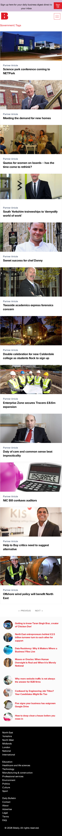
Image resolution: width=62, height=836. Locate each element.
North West (8, 739)
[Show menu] (57, 16)
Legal (5, 812)
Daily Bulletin (9, 798)
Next (39, 610)
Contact (6, 801)
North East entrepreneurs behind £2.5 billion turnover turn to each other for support (35, 637)
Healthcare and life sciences (16, 765)
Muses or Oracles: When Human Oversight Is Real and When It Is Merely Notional (35, 662)
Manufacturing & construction (17, 772)
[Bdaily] (4, 15)
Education (7, 761)
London (6, 747)
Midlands (7, 743)
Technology (8, 768)
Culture (6, 787)
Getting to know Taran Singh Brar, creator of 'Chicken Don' (37, 625)
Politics (6, 783)
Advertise (7, 809)
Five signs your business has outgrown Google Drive (35, 705)
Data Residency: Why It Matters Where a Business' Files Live (36, 650)
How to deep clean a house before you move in (35, 717)
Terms (5, 816)
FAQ (4, 820)
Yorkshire (7, 736)
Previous (24, 610)
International (8, 754)
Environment (8, 780)
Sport (5, 790)
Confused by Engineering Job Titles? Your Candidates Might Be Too (34, 692)
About (5, 805)
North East (7, 732)
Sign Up (58, 5)
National (6, 750)
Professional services (12, 776)
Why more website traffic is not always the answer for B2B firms (35, 680)
